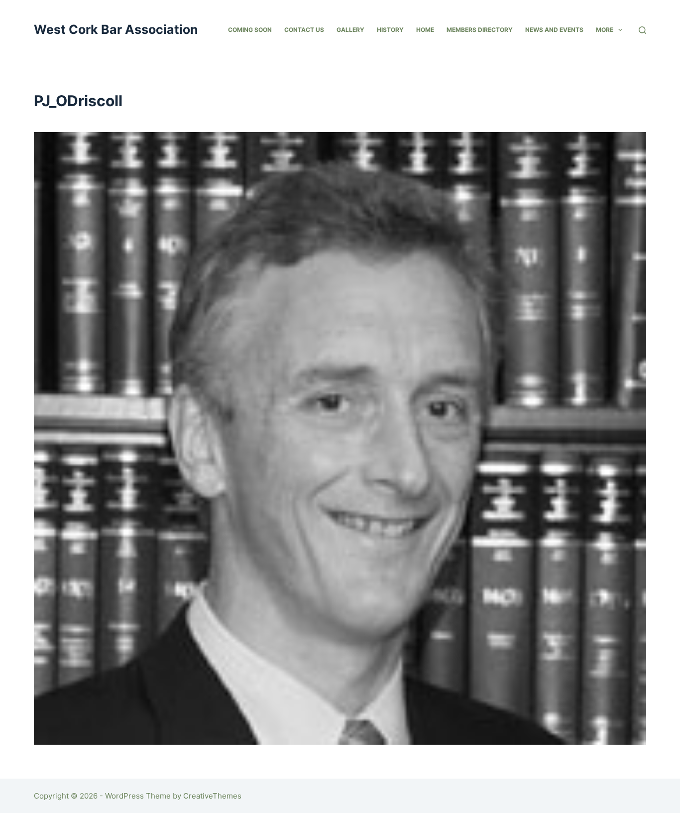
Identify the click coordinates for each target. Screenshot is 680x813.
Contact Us (304, 29)
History (390, 29)
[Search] (642, 30)
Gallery (350, 29)
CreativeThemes (212, 796)
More (604, 29)
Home (425, 29)
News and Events (554, 29)
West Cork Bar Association (116, 29)
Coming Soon (250, 29)
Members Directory (480, 29)
